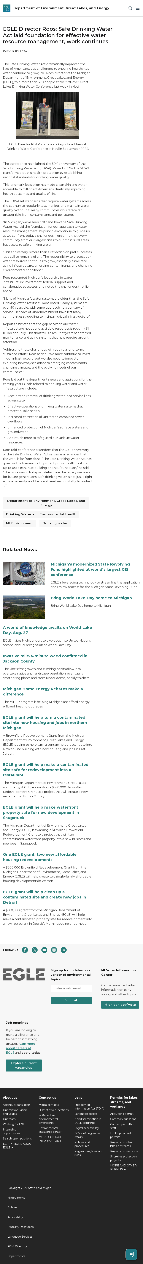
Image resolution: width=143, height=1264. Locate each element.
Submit (71, 1000)
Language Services (19, 1236)
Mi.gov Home (16, 1197)
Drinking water (55, 523)
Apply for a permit (122, 1114)
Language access (85, 1114)
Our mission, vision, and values (15, 1112)
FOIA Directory (17, 1246)
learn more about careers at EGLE (20, 1048)
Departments (16, 1256)
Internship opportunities (11, 1131)
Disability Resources (20, 1227)
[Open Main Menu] (138, 8)
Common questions (123, 1119)
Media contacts (49, 1105)
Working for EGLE (14, 1124)
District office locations (54, 1110)
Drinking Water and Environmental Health (41, 514)
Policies (12, 1207)
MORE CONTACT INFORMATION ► (51, 1138)
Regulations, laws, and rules (88, 1153)
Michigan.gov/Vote (120, 1005)
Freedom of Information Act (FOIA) (89, 1106)
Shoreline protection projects (123, 1158)
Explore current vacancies (24, 1065)
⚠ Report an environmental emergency (48, 1119)
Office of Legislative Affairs (87, 1135)
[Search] (130, 8)
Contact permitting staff (122, 1126)
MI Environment (19, 523)
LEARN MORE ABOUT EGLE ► (18, 1145)
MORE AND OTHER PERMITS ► (123, 1167)
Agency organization (16, 1105)
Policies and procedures (82, 1144)
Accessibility (15, 1217)
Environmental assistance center (50, 1129)
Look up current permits (120, 1135)
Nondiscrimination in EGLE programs (87, 1120)
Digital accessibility (86, 1128)
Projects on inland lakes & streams (122, 1144)
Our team (9, 1119)
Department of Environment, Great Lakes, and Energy (46, 503)
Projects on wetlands (124, 1151)
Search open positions (17, 1138)
